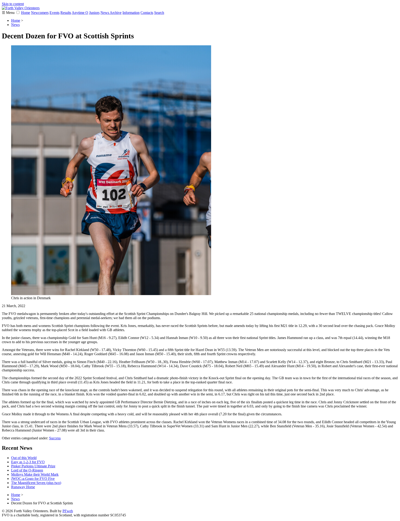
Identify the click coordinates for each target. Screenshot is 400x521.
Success (55, 438)
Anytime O (80, 13)
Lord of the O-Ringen (27, 470)
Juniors (94, 13)
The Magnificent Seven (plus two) (36, 483)
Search (159, 13)
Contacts (147, 13)
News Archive (111, 13)
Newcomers (40, 13)
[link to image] (111, 294)
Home (25, 13)
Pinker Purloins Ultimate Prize (33, 466)
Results (65, 13)
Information (131, 13)
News (15, 25)
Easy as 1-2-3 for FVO (28, 462)
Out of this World (24, 458)
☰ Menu (9, 13)
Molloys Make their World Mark (35, 474)
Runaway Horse (23, 487)
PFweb (67, 511)
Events (54, 13)
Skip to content (13, 4)
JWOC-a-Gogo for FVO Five (33, 479)
